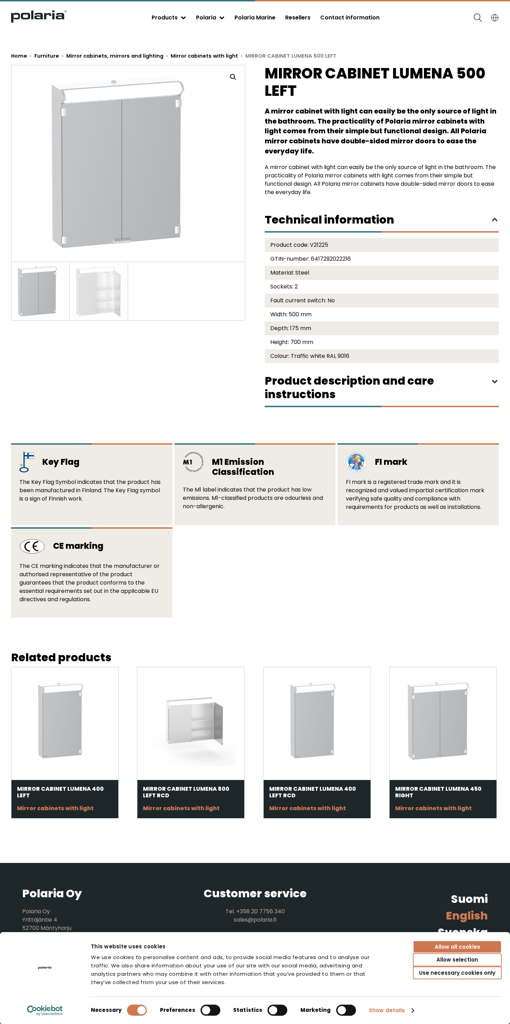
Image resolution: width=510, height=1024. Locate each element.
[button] (233, 77)
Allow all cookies (457, 946)
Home (19, 55)
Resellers (298, 18)
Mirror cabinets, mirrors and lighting (114, 55)
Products (165, 18)
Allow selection (457, 960)
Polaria (206, 18)
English (467, 915)
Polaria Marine (255, 18)
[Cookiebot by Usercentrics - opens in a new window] (45, 1010)
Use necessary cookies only (457, 972)
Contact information (350, 18)
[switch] (210, 1010)
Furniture (46, 55)
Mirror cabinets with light (204, 55)
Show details (387, 1010)
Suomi (469, 899)
